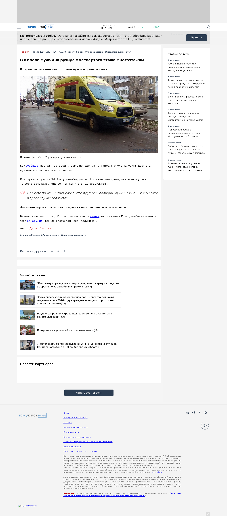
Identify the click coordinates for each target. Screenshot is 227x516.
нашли (94, 216)
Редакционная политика (75, 427)
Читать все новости (89, 392)
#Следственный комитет (118, 52)
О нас (66, 413)
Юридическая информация (77, 437)
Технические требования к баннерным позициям (88, 441)
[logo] (32, 415)
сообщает (32, 165)
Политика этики (71, 432)
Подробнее (156, 472)
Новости (25, 52)
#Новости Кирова (74, 52)
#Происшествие (94, 52)
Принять (196, 37)
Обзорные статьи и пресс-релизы (80, 451)
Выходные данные (72, 446)
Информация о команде (75, 418)
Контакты (67, 422)
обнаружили (35, 220)
